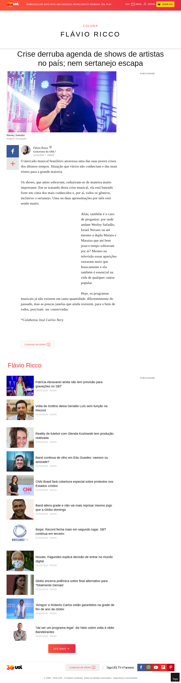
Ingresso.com (34, 4)
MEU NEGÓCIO (64, 4)
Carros (61, 14)
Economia (71, 14)
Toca (167, 14)
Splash (99, 14)
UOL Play (106, 4)
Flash (22, 14)
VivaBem (118, 14)
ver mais (59, 648)
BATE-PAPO (50, 4)
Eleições (31, 14)
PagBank (95, 4)
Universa (108, 14)
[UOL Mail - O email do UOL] (136, 4)
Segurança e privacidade (124, 678)
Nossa (150, 14)
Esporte (90, 14)
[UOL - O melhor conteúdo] (13, 4)
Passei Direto (81, 4)
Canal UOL (139, 14)
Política (51, 14)
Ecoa (130, 14)
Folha (81, 14)
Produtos (13, 14)
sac (127, 4)
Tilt (125, 14)
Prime (161, 14)
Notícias (41, 14)
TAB (156, 14)
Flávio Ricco (90, 34)
